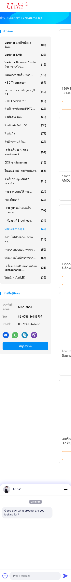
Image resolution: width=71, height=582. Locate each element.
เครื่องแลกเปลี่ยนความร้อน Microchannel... (25, 268)
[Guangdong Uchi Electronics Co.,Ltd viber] (34, 335)
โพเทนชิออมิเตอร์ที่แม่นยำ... (25, 170)
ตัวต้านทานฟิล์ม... (25, 141)
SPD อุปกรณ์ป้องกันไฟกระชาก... (25, 210)
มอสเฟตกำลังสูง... (25, 228)
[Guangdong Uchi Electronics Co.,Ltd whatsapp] (15, 335)
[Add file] (5, 575)
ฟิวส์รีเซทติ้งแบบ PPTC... (25, 108)
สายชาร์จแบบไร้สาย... (25, 191)
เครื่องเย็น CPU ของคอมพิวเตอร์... (25, 152)
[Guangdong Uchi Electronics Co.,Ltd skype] (24, 335)
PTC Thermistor (25, 101)
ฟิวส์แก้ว (25, 133)
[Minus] (65, 489)
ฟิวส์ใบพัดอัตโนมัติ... (25, 125)
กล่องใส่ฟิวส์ (25, 199)
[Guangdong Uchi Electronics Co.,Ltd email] (6, 335)
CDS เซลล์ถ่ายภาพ (25, 162)
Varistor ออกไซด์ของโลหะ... (25, 45)
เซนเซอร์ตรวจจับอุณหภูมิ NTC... (25, 92)
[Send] (65, 575)
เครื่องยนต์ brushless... (25, 220)
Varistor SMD (25, 54)
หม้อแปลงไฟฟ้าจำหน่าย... (25, 257)
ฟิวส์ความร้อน (25, 117)
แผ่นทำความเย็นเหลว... (25, 75)
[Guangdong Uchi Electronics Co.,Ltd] (17, 6)
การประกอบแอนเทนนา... (25, 249)
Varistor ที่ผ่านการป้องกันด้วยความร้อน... (25, 64)
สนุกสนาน (25, 346)
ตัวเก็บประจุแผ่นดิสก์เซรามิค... (25, 181)
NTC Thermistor (25, 82)
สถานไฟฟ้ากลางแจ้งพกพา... (25, 239)
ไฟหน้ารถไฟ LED (25, 277)
